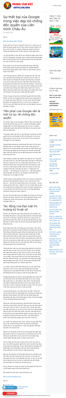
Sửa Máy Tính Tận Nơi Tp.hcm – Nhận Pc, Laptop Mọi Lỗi (55, 198)
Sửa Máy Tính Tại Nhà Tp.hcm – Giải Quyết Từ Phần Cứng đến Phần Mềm (55, 243)
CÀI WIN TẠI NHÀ (55, 145)
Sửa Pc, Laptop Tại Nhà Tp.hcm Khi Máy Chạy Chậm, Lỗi (56, 218)
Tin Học (51, 173)
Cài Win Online (57, 5)
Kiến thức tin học (54, 154)
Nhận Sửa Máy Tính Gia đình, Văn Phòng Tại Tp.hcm (56, 251)
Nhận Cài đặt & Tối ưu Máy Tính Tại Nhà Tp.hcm (55, 205)
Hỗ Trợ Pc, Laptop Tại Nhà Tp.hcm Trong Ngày (55, 234)
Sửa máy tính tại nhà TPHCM (12, 41)
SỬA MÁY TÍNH (9, 385)
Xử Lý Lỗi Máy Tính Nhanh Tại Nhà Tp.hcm (55, 211)
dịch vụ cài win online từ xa (12, 376)
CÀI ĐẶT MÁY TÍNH (55, 140)
